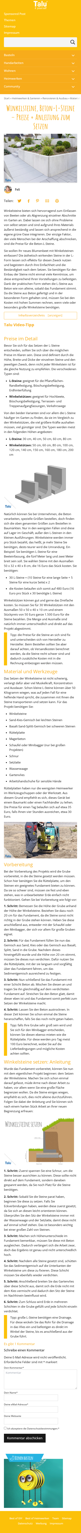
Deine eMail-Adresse (16, 1404)
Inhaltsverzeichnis (40, 315)
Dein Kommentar (14, 1367)
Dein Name (11, 1392)
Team (55, 1518)
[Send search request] (73, 42)
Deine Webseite (12, 1416)
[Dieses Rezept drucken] (57, 201)
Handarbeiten (13, 63)
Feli (17, 189)
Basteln (9, 55)
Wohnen (10, 71)
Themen (9, 20)
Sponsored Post (15, 14)
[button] (73, 55)
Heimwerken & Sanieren (26, 98)
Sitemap (10, 26)
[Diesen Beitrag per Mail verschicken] (47, 201)
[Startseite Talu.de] (40, 5)
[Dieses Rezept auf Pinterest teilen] (37, 201)
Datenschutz (25, 1523)
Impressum (11, 33)
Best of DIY (15, 1518)
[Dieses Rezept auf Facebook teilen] (28, 201)
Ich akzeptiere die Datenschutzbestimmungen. (33, 1428)
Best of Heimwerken (37, 1518)
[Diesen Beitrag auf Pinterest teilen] (19, 201)
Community (12, 86)
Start (7, 98)
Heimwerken (13, 78)
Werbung (41, 1523)
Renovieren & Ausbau (55, 98)
